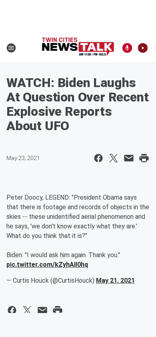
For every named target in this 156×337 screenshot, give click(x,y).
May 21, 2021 (115, 280)
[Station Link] (78, 48)
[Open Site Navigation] (11, 48)
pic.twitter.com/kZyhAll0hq (47, 264)
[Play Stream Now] (143, 48)
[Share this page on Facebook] (98, 158)
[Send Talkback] (127, 48)
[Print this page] (144, 158)
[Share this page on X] (113, 158)
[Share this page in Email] (128, 158)
